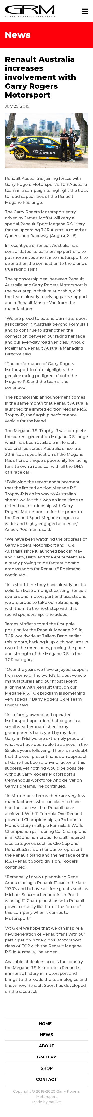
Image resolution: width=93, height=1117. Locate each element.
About (46, 1046)
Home (45, 1023)
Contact (46, 1079)
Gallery (46, 1057)
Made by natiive (46, 1102)
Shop (47, 1068)
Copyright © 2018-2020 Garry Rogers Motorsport (46, 1094)
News (46, 1034)
